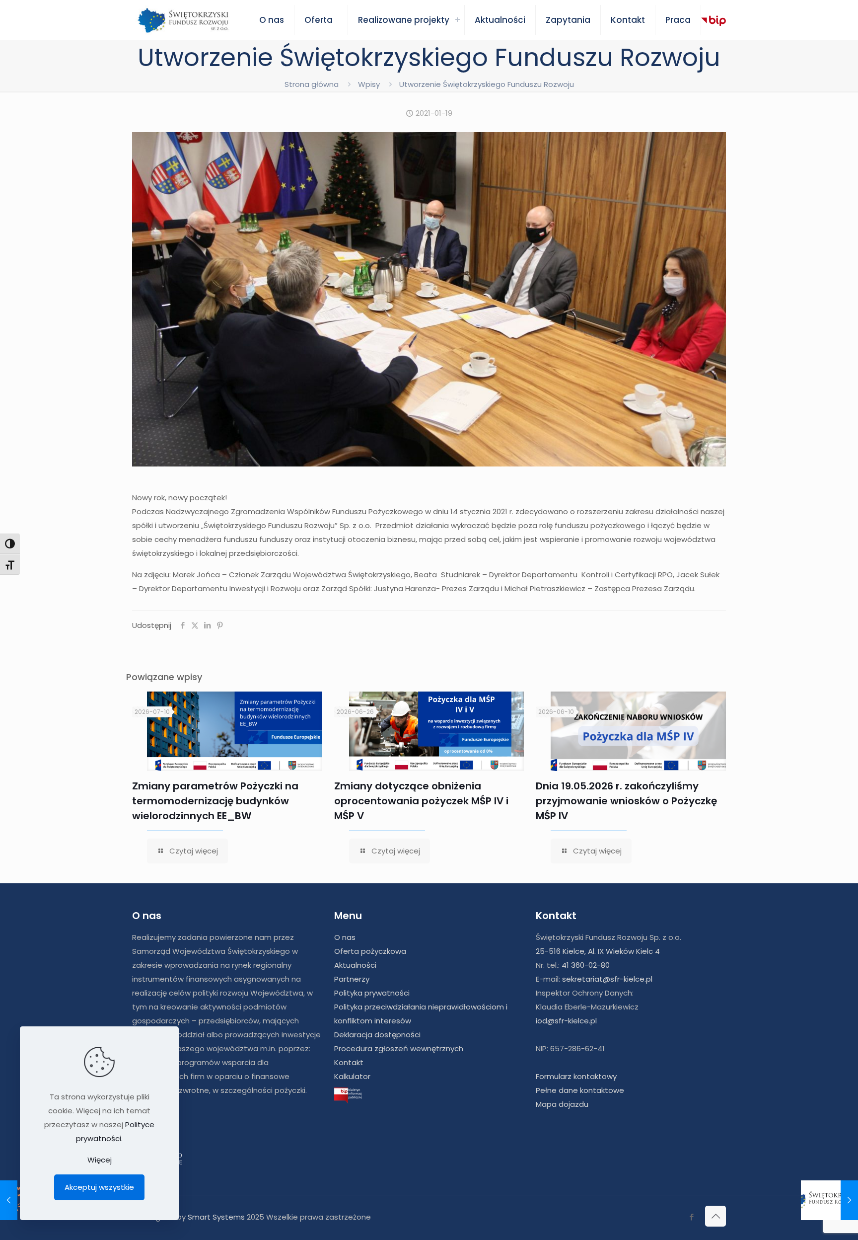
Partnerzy (351, 979)
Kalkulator (352, 1076)
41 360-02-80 (586, 965)
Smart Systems (216, 1217)
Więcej (99, 1160)
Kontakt (348, 1062)
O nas (345, 937)
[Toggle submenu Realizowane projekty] (457, 20)
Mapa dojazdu (562, 1104)
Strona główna (312, 84)
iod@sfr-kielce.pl (566, 1020)
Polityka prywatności (372, 993)
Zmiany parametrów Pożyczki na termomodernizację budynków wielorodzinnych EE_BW (215, 801)
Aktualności (355, 965)
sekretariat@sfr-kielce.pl (607, 979)
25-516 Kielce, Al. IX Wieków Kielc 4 (598, 951)
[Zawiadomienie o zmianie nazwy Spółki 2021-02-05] (829, 1200)
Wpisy (369, 84)
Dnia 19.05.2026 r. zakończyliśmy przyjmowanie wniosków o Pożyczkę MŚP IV (626, 801)
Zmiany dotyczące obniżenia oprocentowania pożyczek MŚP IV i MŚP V (421, 801)
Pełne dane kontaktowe (580, 1090)
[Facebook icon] (691, 1217)
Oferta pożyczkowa (370, 951)
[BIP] (713, 20)
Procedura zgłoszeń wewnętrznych (398, 1048)
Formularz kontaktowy (576, 1076)
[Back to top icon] (715, 1216)
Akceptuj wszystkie (99, 1187)
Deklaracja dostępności (377, 1034)
